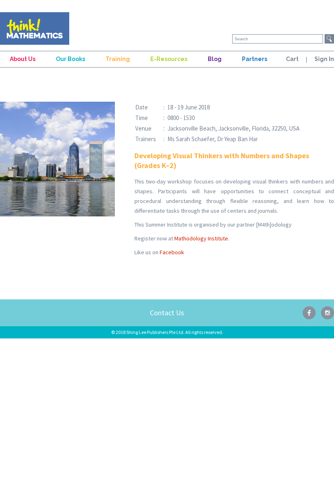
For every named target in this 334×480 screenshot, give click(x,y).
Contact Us (167, 312)
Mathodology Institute (201, 238)
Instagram (327, 312)
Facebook (172, 252)
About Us (22, 59)
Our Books (70, 59)
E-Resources (168, 59)
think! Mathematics (34, 28)
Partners (254, 59)
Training (117, 59)
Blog (215, 59)
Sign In (324, 59)
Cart (292, 59)
